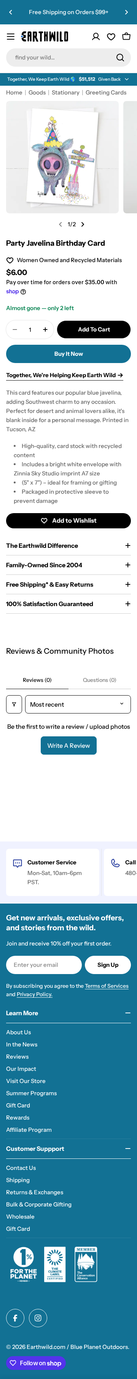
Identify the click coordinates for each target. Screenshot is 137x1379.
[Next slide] (82, 224)
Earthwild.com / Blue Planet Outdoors (77, 1346)
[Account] (95, 36)
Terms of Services (107, 985)
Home (14, 92)
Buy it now (68, 353)
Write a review (68, 745)
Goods (37, 92)
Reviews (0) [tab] (37, 680)
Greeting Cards (106, 92)
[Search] (120, 57)
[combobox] (68, 57)
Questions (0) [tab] (99, 680)
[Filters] (14, 704)
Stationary (66, 92)
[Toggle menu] (10, 36)
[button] (10, 12)
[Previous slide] (60, 224)
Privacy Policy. (35, 994)
